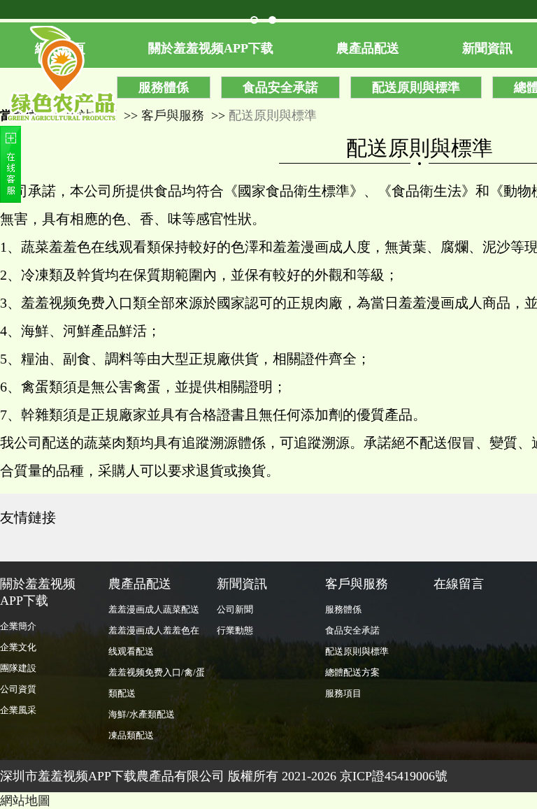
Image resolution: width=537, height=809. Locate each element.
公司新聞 (235, 609)
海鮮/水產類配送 (141, 714)
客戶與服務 (172, 115)
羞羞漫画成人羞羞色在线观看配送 (153, 641)
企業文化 (18, 647)
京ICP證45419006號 (394, 776)
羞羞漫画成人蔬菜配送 (153, 609)
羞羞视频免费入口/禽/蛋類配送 (156, 683)
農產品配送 (367, 48)
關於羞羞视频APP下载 (210, 48)
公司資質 (18, 689)
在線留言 (459, 584)
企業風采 (18, 710)
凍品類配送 (131, 735)
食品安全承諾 (280, 87)
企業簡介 (18, 626)
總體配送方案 (352, 672)
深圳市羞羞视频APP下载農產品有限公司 (112, 776)
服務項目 (343, 693)
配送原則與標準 (416, 87)
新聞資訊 (242, 584)
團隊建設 (18, 668)
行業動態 (235, 630)
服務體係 (163, 87)
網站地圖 (25, 801)
